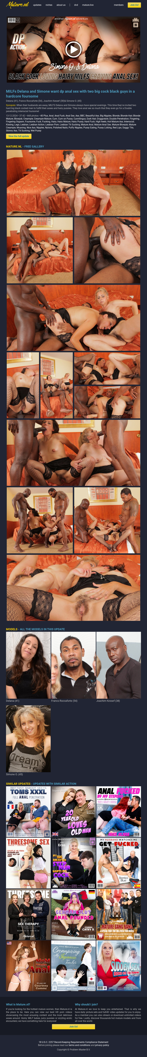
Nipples (40, 127)
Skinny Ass (11, 130)
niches (49, 5)
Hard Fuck (89, 121)
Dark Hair (91, 118)
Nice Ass (31, 127)
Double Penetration (119, 118)
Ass (77, 115)
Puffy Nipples (75, 127)
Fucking (46, 121)
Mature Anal (87, 124)
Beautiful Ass (92, 115)
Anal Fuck (60, 115)
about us (61, 5)
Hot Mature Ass (115, 121)
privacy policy (102, 1045)
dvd (76, 5)
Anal (51, 115)
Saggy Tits (127, 127)
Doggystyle (102, 118)
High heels (101, 121)
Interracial (129, 121)
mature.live (87, 5)
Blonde (116, 115)
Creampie (28, 118)
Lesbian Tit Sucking (70, 124)
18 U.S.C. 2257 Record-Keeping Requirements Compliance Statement (73, 1042)
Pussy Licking (105, 127)
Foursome (30, 121)
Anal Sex (70, 115)
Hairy (53, 121)
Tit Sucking (24, 130)
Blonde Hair (126, 115)
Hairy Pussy (77, 121)
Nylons (48, 127)
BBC (82, 115)
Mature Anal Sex (102, 124)
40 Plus (44, 115)
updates (37, 5)
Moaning (21, 127)
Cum (54, 118)
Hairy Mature (63, 121)
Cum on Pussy (65, 118)
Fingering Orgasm (15, 121)
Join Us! (134, 5)
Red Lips (117, 127)
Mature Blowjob (120, 124)
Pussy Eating (90, 127)
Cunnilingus (80, 118)
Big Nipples (106, 115)
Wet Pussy (36, 130)
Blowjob (18, 118)
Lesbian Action (37, 124)
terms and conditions (79, 1045)
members (118, 5)
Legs (16, 124)
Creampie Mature (42, 118)
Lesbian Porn (52, 124)
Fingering (134, 118)
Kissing (9, 124)
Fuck (38, 121)
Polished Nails (60, 127)
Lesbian (24, 124)
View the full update (18, 136)
